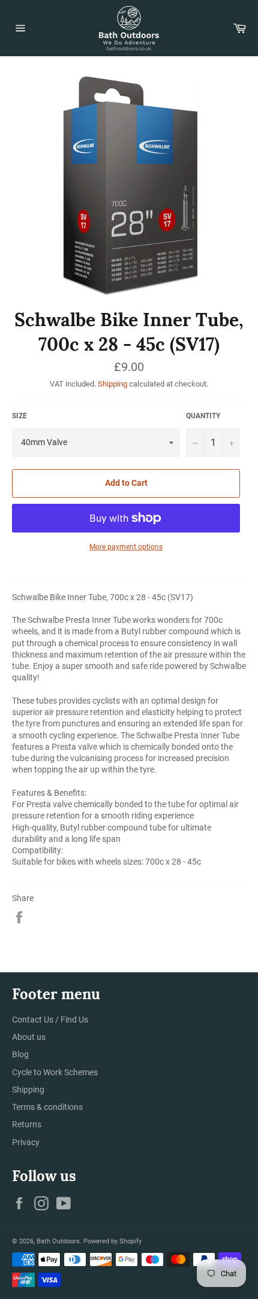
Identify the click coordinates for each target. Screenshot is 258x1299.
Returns (26, 1124)
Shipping (112, 383)
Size (19, 416)
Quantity (203, 416)
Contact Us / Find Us (50, 1019)
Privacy (26, 1142)
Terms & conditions (47, 1107)
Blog (20, 1054)
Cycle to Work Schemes (55, 1072)
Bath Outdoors (58, 1241)
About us (29, 1037)
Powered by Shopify (112, 1241)
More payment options (126, 547)
